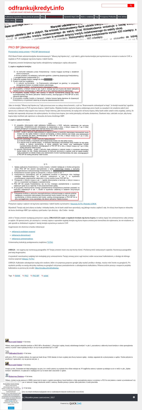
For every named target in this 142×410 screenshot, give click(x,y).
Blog (43, 17)
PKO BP (36, 276)
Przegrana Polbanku (108, 17)
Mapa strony (10, 21)
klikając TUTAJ (28, 259)
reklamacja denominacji (21, 235)
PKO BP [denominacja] (41, 52)
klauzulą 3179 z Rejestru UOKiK (83, 204)
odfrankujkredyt (36, 8)
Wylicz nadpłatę (87, 17)
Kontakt (20, 21)
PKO (26, 276)
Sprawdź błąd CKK (71, 17)
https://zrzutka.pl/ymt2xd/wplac (47, 268)
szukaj (131, 5)
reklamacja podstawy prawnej (23, 232)
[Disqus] (71, 308)
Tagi (96, 17)
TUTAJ (50, 242)
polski (46, 276)
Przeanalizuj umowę (54, 17)
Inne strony (122, 17)
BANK (17, 276)
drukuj (134, 397)
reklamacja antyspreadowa (22, 239)
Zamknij (11, 408)
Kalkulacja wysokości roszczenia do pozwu (22, 17)
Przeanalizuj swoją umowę (19, 52)
